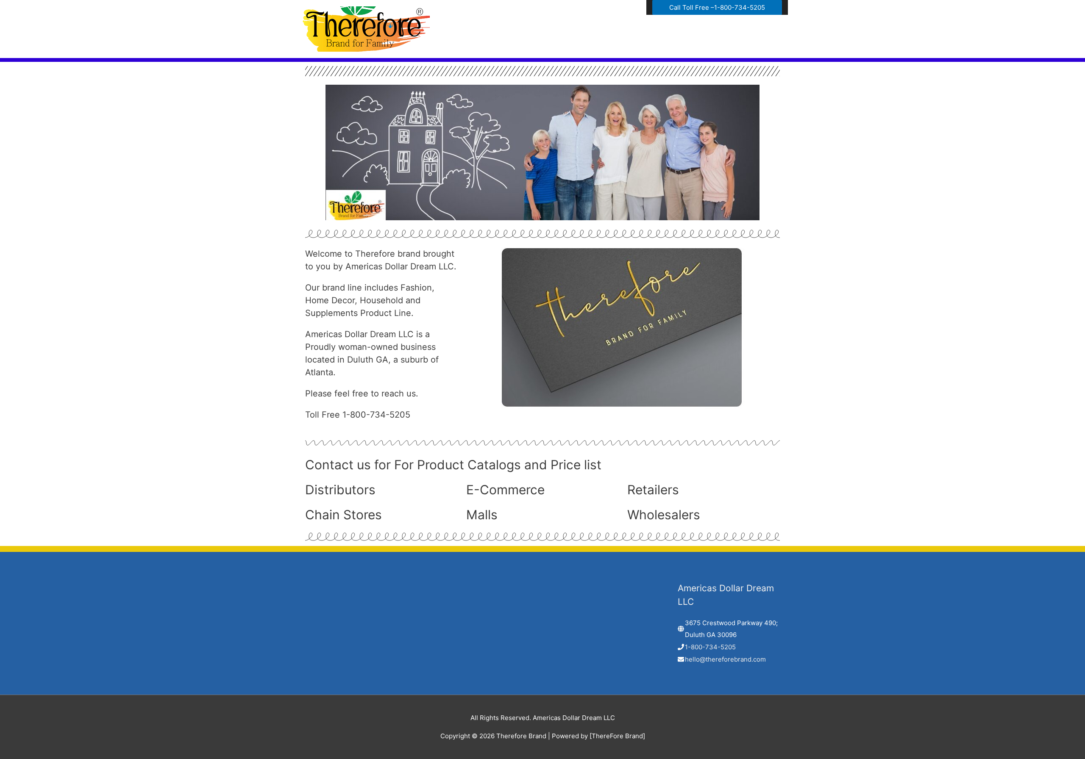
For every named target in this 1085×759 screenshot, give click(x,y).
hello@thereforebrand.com (725, 659)
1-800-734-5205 (710, 647)
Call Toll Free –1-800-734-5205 (717, 7)
